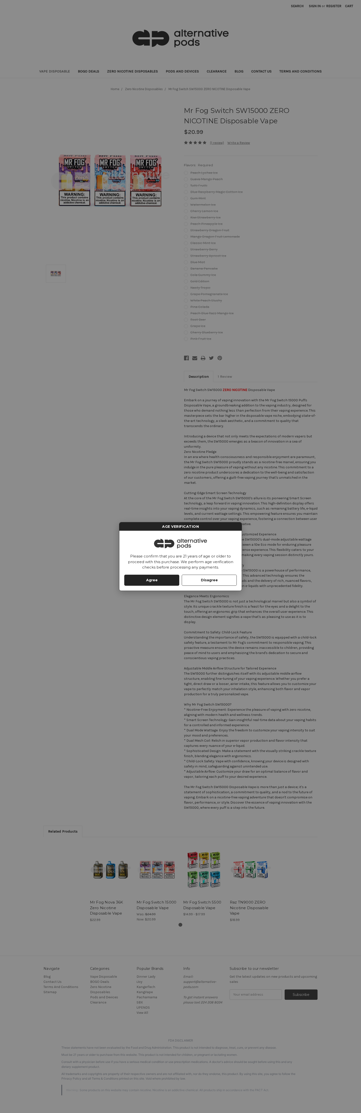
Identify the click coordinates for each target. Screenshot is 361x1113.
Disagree (209, 580)
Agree (152, 580)
